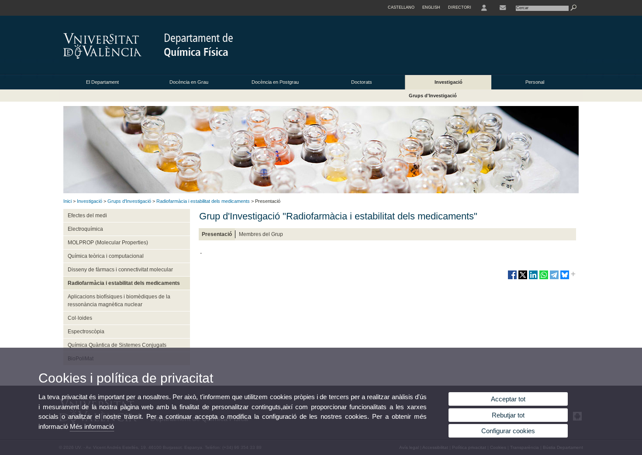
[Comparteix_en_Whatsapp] (543, 278)
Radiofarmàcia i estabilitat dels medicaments (203, 201)
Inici (67, 201)
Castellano (401, 7)
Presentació (217, 234)
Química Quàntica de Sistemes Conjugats (117, 345)
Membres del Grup (261, 234)
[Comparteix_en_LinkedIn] (533, 278)
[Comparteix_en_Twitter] (523, 278)
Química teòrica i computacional (106, 256)
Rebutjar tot (508, 415)
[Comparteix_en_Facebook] (512, 278)
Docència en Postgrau (275, 82)
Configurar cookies (508, 430)
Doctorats (361, 82)
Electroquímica (85, 229)
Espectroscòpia (86, 331)
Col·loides (80, 318)
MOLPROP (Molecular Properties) (108, 242)
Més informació (92, 426)
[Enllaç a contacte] (503, 8)
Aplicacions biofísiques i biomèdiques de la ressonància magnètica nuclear (119, 301)
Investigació (449, 82)
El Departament (102, 82)
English (431, 7)
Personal (534, 82)
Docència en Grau (188, 82)
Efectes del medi (87, 215)
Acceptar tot (508, 399)
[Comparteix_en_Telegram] (554, 278)
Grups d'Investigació (433, 95)
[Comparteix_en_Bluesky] (564, 278)
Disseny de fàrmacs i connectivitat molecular (120, 270)
